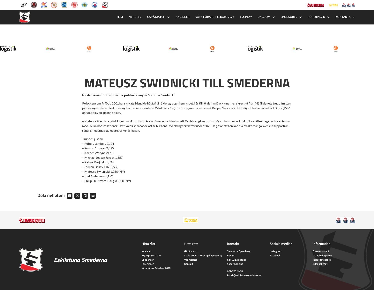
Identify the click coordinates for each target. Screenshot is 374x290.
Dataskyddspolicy (322, 255)
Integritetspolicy (322, 260)
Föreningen (316, 16)
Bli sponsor (148, 260)
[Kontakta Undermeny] (354, 17)
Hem (120, 16)
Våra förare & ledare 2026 (214, 16)
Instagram (275, 251)
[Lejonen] (54, 4)
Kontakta (343, 16)
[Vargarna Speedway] (95, 4)
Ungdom (264, 16)
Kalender (183, 16)
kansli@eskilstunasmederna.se (244, 275)
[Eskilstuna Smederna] (105, 4)
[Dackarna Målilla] (44, 4)
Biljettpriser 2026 (151, 255)
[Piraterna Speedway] (64, 4)
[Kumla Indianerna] (34, 4)
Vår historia (190, 260)
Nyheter (135, 16)
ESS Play (246, 16)
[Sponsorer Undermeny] (300, 17)
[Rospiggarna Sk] (74, 4)
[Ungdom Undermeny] (273, 17)
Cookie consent (321, 251)
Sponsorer (289, 16)
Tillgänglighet (320, 264)
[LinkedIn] (85, 196)
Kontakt (188, 264)
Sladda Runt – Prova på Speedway (203, 255)
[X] (77, 196)
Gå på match (156, 16)
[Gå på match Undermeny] (168, 17)
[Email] (93, 196)
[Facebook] (69, 196)
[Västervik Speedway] (84, 4)
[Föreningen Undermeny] (328, 17)
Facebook (275, 255)
